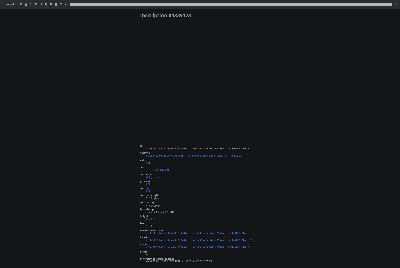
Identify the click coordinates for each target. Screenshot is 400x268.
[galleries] (36, 4)
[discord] (66, 4)
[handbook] (56, 4)
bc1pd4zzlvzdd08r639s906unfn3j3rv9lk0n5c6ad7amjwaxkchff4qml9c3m (194, 155)
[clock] (46, 4)
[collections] (31, 4)
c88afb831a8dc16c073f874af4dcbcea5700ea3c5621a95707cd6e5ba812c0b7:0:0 (199, 240)
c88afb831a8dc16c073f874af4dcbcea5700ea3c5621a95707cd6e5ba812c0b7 (196, 233)
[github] (61, 4)
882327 (150, 219)
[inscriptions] (21, 4)
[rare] (51, 4)
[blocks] (41, 4)
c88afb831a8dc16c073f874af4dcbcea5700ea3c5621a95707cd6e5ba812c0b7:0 (197, 247)
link (148, 184)
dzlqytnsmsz (153, 177)
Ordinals (10, 4)
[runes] (26, 4)
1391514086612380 (157, 170)
